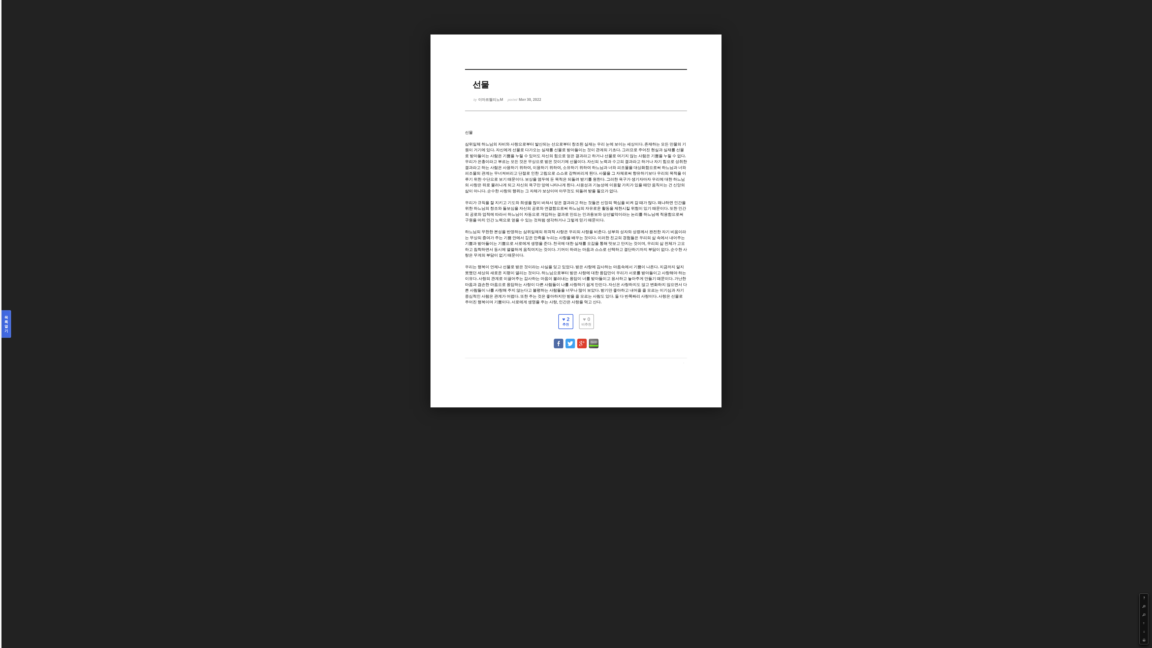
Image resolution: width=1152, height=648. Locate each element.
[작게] (1144, 614)
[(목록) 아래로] (1144, 631)
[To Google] (582, 340)
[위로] (1144, 623)
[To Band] (593, 340)
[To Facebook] (558, 340)
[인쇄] (1144, 640)
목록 (6, 324)
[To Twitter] (570, 340)
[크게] (1144, 606)
